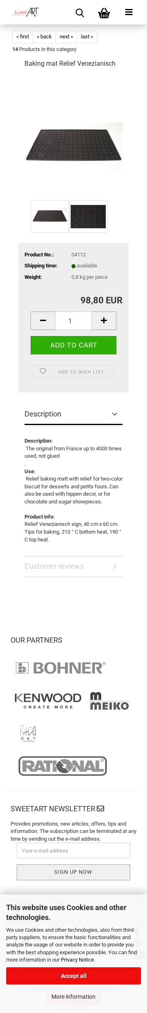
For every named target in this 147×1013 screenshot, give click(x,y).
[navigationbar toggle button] (128, 12)
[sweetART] (22, 12)
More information (73, 996)
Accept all (74, 976)
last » (87, 36)
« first (22, 36)
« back (44, 36)
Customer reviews (54, 566)
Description (42, 414)
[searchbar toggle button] (79, 12)
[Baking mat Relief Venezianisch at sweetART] (73, 137)
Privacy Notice (77, 960)
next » (66, 36)
